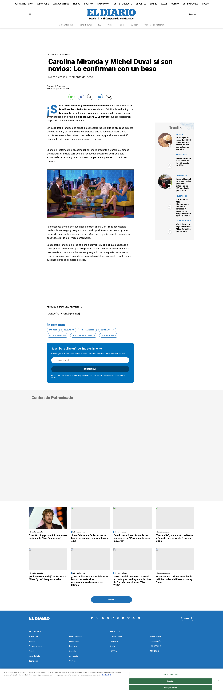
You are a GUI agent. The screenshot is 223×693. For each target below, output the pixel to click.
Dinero (153, 4)
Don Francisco (87, 330)
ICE (99, 25)
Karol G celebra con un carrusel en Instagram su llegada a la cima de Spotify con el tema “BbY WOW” (132, 580)
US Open (134, 25)
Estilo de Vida (190, 4)
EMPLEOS (114, 641)
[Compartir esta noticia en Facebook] (81, 97)
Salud (164, 4)
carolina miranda (57, 335)
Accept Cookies (170, 688)
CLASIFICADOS (116, 636)
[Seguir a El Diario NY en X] (97, 618)
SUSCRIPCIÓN (155, 641)
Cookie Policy (107, 675)
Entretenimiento (123, 4)
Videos (205, 4)
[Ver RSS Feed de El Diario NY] (138, 618)
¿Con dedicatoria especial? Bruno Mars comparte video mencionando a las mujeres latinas (90, 580)
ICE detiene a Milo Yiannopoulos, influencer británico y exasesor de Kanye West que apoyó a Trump (183, 207)
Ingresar (192, 14)
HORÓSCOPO (155, 646)
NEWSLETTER (155, 636)
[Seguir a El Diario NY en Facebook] (92, 618)
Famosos (53, 330)
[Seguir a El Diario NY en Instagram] (102, 618)
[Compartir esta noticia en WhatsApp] (71, 97)
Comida (175, 4)
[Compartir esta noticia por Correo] (100, 97)
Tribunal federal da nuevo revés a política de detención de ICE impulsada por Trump (183, 185)
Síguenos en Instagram (155, 25)
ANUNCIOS (154, 651)
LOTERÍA (113, 651)
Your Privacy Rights (170, 674)
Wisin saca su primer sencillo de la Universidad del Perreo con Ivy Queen (174, 579)
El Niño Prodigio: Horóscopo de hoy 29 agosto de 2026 (183, 161)
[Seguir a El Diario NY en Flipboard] (123, 618)
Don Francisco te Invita (84, 335)
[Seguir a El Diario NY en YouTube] (107, 618)
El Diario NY (52, 54)
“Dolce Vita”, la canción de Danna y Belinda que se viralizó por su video (174, 538)
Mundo (76, 4)
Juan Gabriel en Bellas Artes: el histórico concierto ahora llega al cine (90, 538)
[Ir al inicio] (39, 618)
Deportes (141, 4)
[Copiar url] (109, 97)
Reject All (170, 681)
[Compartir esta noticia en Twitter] (90, 97)
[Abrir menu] (30, 14)
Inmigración (103, 4)
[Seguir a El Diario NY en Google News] (118, 618)
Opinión (72, 661)
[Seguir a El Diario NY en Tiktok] (113, 618)
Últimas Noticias (23, 4)
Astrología (181, 155)
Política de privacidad (94, 375)
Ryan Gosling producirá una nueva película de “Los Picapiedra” (48, 537)
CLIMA (112, 646)
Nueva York (43, 4)
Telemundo (69, 330)
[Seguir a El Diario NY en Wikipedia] (128, 618)
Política (88, 4)
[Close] (219, 680)
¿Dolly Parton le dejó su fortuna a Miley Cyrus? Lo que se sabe (184, 227)
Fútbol (121, 25)
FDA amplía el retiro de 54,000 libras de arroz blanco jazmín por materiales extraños (183, 143)
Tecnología (33, 661)
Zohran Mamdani (65, 25)
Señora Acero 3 (109, 335)
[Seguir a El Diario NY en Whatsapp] (133, 618)
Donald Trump (86, 25)
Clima (109, 25)
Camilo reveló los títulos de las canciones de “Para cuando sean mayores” (131, 538)
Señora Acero (107, 330)
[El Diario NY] (111, 14)
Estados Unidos (61, 4)
